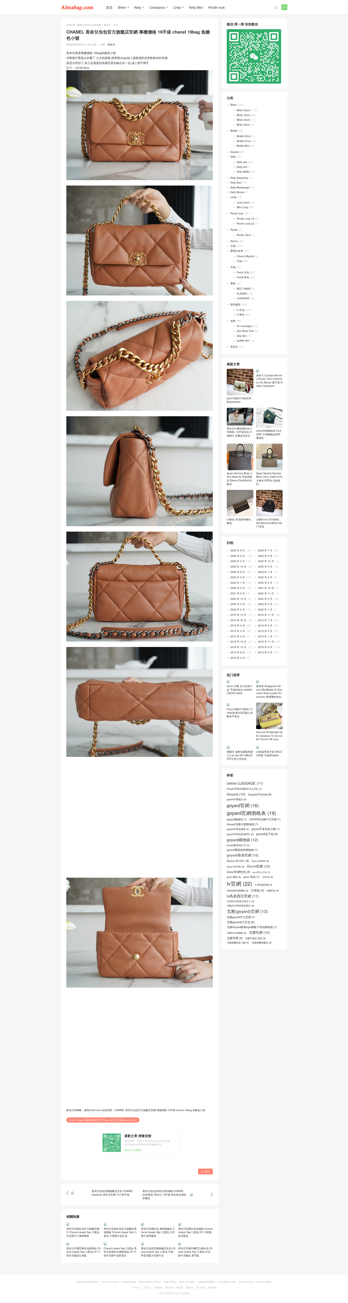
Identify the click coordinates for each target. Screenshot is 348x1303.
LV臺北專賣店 (170, 1281)
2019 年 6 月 (237, 625)
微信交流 (169, 1287)
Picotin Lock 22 (245, 223)
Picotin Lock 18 (245, 218)
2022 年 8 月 (265, 577)
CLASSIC (242, 293)
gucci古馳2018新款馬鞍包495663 (239, 400)
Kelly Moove (237, 192)
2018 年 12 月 (238, 641)
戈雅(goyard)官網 (247, 911)
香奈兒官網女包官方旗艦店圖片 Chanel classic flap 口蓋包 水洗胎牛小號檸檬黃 (82, 1232)
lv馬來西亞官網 (243, 896)
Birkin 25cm (243, 110)
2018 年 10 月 (238, 647)
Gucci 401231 (238, 861)
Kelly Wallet (243, 171)
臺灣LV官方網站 (187, 1281)
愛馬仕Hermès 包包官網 (89, 24)
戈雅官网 (235, 938)
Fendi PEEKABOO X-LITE (244, 789)
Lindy (177, 7)
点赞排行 (189, 1287)
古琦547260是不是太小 (240, 901)
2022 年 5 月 (237, 588)
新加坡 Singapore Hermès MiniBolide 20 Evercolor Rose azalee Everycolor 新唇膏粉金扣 (269, 691)
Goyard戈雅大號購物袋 (242, 824)
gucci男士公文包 (261, 872)
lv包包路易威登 (128, 1281)
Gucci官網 (258, 866)
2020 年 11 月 (266, 593)
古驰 (232, 246)
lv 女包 (240, 310)
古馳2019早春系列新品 (240, 905)
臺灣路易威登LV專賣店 (150, 1281)
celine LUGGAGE (245, 783)
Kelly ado (242, 162)
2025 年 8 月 (237, 572)
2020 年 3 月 (265, 604)
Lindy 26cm (243, 202)
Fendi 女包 (243, 272)
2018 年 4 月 (237, 657)
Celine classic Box (110, 1281)
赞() (205, 1171)
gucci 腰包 (234, 877)
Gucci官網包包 (238, 872)
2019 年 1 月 (265, 636)
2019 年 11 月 (266, 614)
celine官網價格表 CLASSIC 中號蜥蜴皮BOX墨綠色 (268, 434)
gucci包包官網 (246, 1281)
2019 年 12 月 (238, 614)
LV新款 (257, 890)
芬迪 (232, 267)
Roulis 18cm (244, 235)
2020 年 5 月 (265, 599)
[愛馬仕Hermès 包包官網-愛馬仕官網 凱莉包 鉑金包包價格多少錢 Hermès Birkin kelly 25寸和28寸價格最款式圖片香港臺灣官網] (77, 7)
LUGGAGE (243, 298)
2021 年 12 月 (266, 588)
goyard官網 (243, 805)
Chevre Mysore (245, 256)
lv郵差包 (273, 890)
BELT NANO (244, 288)
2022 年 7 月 (237, 582)
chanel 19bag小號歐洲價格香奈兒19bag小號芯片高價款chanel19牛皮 (103, 1119)
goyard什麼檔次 (236, 799)
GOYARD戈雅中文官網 (265, 819)
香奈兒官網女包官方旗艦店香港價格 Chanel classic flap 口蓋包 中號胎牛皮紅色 (120, 1232)
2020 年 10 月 (238, 599)
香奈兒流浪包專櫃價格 (87, 1281)
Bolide (233, 130)
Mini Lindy (242, 207)
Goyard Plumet (260, 794)
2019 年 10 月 (238, 620)
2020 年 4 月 (237, 604)
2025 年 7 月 (265, 572)
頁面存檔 (212, 1287)
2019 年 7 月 (265, 620)
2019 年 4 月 (237, 631)
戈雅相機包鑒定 (262, 942)
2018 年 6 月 (237, 652)
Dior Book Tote (245, 331)
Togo (240, 261)
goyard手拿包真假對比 (240, 834)
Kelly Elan (236, 182)
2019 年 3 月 (265, 631)
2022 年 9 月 (237, 577)
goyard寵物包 (237, 819)
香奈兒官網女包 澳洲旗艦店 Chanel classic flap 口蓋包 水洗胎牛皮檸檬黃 (158, 1232)
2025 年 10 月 (238, 566)
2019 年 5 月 (265, 625)
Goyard (234, 152)
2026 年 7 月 (265, 550)
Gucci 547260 (235, 866)
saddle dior (243, 340)
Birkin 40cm (243, 124)
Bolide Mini (243, 145)
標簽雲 (179, 1287)
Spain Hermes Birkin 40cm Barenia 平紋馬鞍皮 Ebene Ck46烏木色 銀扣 (239, 478)
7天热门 (147, 1287)
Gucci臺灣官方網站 (227, 1281)
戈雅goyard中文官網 (241, 917)
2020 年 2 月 (237, 609)
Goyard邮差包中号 (238, 845)
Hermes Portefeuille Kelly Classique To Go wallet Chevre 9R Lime (269, 735)
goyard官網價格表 (251, 812)
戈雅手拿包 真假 (255, 938)
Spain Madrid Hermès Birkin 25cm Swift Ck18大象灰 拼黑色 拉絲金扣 (269, 478)
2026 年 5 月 (265, 556)
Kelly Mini (196, 7)
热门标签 (200, 1287)
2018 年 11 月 (266, 641)
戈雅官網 (259, 932)
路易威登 (235, 304)
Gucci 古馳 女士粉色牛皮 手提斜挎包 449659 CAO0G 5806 (239, 689)
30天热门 (136, 1287)
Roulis (233, 229)
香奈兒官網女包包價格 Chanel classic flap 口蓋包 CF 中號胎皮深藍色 (195, 1232)
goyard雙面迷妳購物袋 (242, 850)
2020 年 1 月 (265, 609)
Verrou (234, 241)
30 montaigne (244, 326)
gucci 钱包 (251, 877)
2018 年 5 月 (265, 652)
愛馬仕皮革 (236, 250)
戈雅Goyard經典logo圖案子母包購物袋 (252, 927)
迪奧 (232, 320)
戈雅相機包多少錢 (238, 942)
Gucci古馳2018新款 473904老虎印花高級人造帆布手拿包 (240, 712)
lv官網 (239, 883)
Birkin (122, 7)
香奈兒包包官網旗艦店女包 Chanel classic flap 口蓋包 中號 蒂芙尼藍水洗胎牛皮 (158, 1251)
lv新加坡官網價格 (237, 890)
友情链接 (158, 1287)
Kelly (137, 7)
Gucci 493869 (260, 861)
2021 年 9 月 (237, 593)
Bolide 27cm (244, 141)
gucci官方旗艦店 (263, 1281)
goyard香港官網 (242, 855)
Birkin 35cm (243, 120)
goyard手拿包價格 (238, 829)
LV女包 (267, 877)
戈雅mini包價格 (236, 932)
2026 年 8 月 (237, 550)
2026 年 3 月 (237, 561)
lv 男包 (240, 314)
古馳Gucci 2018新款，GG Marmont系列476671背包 (269, 522)
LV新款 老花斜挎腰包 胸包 (239, 521)
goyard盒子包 (267, 834)
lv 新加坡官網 (263, 884)
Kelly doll (242, 167)
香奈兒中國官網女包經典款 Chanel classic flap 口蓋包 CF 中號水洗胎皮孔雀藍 (83, 1251)
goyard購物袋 (242, 839)
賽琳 (232, 283)
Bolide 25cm (244, 136)
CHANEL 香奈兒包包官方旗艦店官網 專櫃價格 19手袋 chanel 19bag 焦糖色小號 (160, 1110)
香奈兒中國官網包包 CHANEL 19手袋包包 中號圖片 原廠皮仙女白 (239, 432)
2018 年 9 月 (265, 647)
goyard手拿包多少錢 (265, 829)
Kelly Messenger (239, 187)
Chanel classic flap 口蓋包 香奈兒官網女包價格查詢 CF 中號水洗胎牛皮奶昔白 (120, 1251)
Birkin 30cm (243, 115)
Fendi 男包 (243, 277)
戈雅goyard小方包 (240, 922)
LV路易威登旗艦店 (206, 1281)
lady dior (241, 336)
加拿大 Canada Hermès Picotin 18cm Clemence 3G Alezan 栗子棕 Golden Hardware (269, 380)
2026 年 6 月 (237, 556)
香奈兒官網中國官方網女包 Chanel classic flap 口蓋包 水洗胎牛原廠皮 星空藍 (195, 1251)
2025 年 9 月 (265, 566)
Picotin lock (216, 7)
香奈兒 (107, 24)
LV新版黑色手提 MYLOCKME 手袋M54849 (269, 753)
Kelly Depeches (239, 178)
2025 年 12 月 (266, 561)
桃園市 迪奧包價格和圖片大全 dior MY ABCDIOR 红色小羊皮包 (240, 755)
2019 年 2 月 (237, 636)
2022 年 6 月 (265, 582)
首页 (109, 7)
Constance (157, 7)
